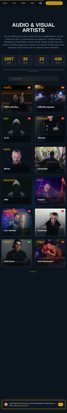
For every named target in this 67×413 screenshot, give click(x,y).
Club (14, 3)
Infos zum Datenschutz (21, 405)
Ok (61, 404)
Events (5, 3)
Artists (23, 3)
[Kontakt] (40, 3)
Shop (32, 3)
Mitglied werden (54, 3)
